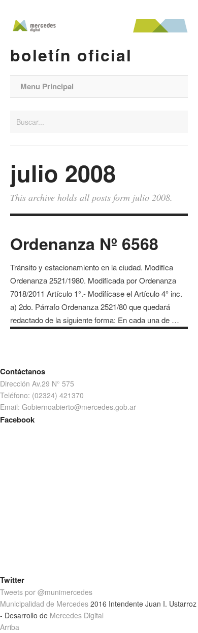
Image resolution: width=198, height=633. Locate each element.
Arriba (9, 627)
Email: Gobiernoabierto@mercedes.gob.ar (68, 407)
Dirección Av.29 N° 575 (37, 383)
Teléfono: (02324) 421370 (42, 395)
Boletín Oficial (71, 54)
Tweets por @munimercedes (46, 592)
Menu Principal (47, 86)
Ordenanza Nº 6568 (84, 243)
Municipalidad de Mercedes (44, 604)
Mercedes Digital (77, 615)
